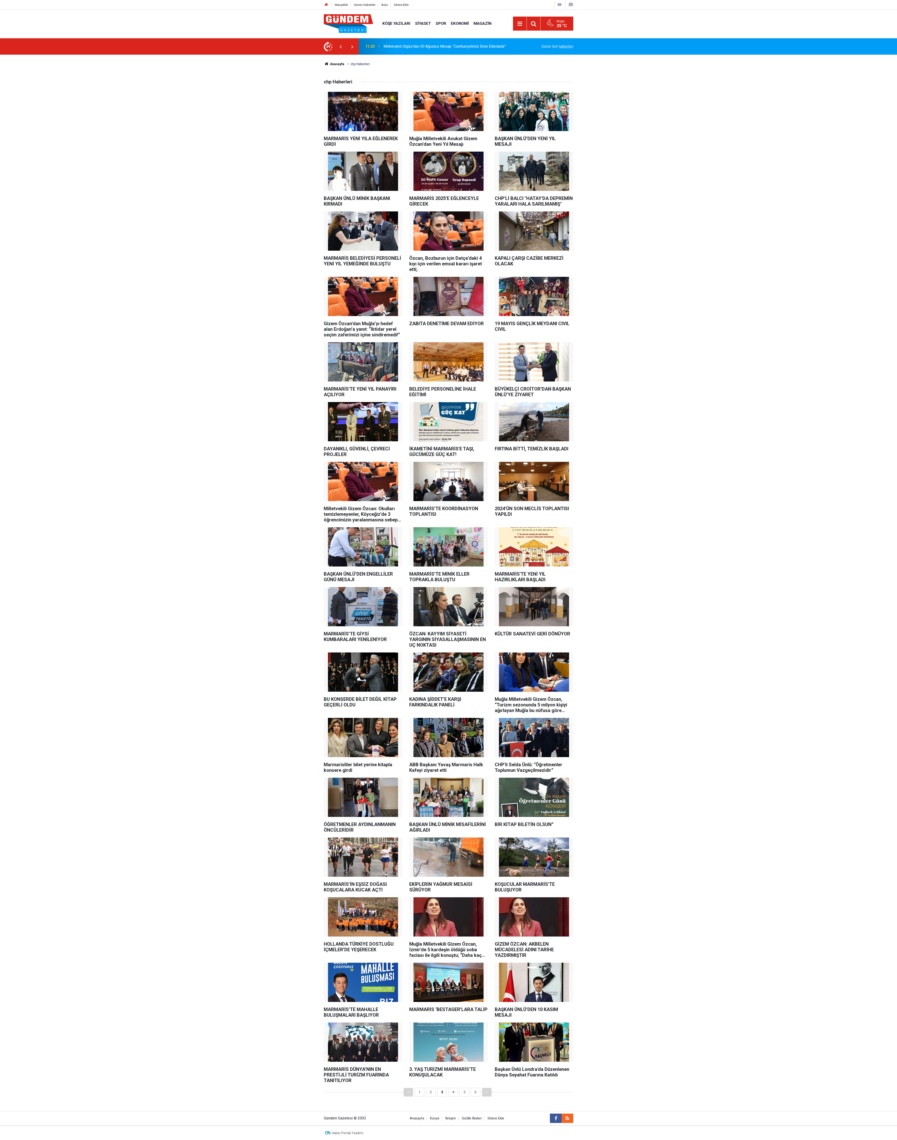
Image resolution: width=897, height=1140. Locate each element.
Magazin (482, 23)
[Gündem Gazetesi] (348, 23)
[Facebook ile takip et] (556, 1118)
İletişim (450, 1118)
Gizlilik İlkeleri (472, 1118)
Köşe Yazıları (396, 23)
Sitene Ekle (401, 5)
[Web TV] (559, 4)
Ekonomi (460, 23)
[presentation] (340, 46)
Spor (441, 23)
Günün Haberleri (364, 5)
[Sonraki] (486, 1092)
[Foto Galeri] (570, 4)
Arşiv (384, 5)
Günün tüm (557, 46)
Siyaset (423, 23)
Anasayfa (336, 64)
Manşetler (341, 5)
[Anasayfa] (326, 5)
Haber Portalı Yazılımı (347, 1133)
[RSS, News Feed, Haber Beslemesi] (567, 1118)
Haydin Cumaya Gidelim (403, 46)
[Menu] (520, 23)
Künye (434, 1118)
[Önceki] (408, 1092)
